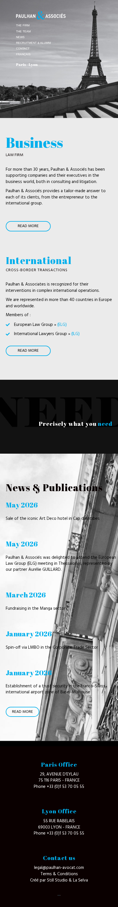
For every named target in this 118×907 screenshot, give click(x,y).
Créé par (38, 880)
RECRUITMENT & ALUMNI (33, 42)
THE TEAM (23, 31)
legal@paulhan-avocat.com (59, 867)
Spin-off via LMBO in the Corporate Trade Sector (52, 647)
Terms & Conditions (59, 874)
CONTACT (23, 48)
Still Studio (58, 880)
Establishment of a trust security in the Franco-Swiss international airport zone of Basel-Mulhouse (55, 689)
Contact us (59, 858)
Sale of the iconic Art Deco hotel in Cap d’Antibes (53, 518)
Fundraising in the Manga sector (36, 608)
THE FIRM (23, 25)
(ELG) (62, 324)
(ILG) (75, 333)
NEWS (20, 37)
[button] (28, 226)
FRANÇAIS (23, 54)
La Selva (80, 880)
